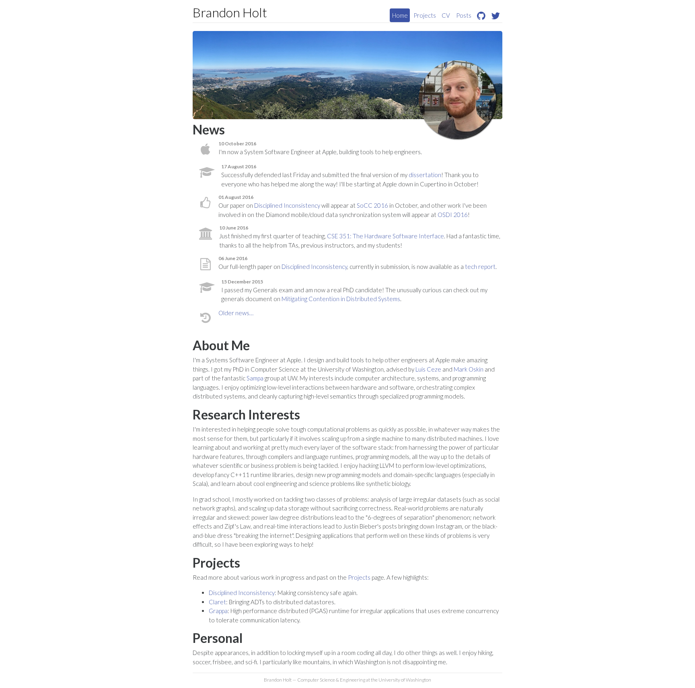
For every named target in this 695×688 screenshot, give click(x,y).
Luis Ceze (428, 369)
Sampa (255, 378)
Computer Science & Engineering (331, 680)
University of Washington (404, 680)
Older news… (235, 312)
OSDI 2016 (453, 214)
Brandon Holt (230, 12)
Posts (463, 15)
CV (446, 15)
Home (400, 15)
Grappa (218, 610)
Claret (217, 601)
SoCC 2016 (372, 205)
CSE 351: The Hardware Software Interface (385, 236)
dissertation (425, 174)
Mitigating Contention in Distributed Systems (341, 298)
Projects (424, 15)
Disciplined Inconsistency (287, 205)
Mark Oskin (468, 369)
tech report (480, 266)
